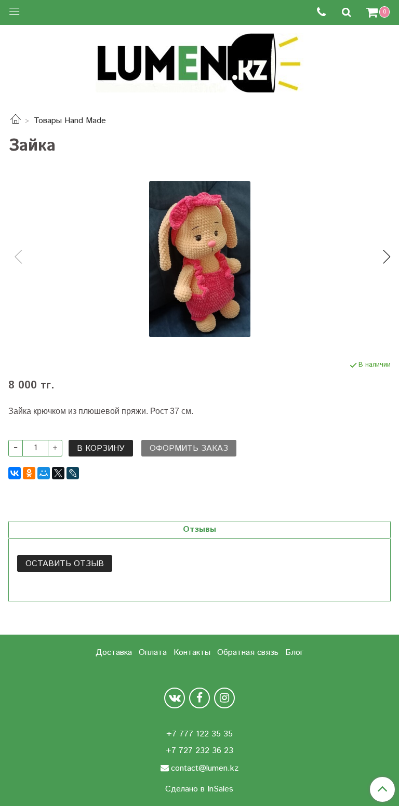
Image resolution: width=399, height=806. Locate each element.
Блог (294, 653)
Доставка (114, 653)
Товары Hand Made (70, 121)
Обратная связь (247, 653)
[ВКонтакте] (14, 473)
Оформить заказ (189, 448)
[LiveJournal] (72, 473)
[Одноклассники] (29, 473)
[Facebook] (199, 698)
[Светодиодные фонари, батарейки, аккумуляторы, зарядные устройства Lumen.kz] (199, 61)
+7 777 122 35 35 (199, 734)
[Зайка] (199, 259)
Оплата (153, 653)
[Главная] (15, 121)
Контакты (192, 653)
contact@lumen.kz (204, 768)
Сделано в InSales (199, 789)
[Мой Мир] (43, 473)
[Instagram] (224, 698)
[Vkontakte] (174, 698)
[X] (58, 473)
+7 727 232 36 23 (199, 751)
